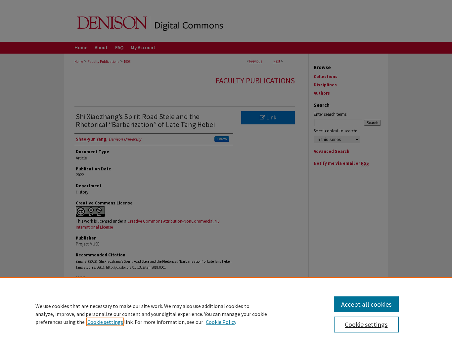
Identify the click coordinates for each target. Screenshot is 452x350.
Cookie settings (105, 322)
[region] (226, 313)
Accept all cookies (366, 304)
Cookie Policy (221, 322)
